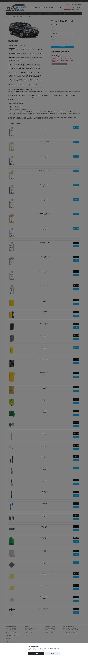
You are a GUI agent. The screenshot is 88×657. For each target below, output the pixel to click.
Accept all (36, 653)
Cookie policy (41, 649)
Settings (52, 653)
